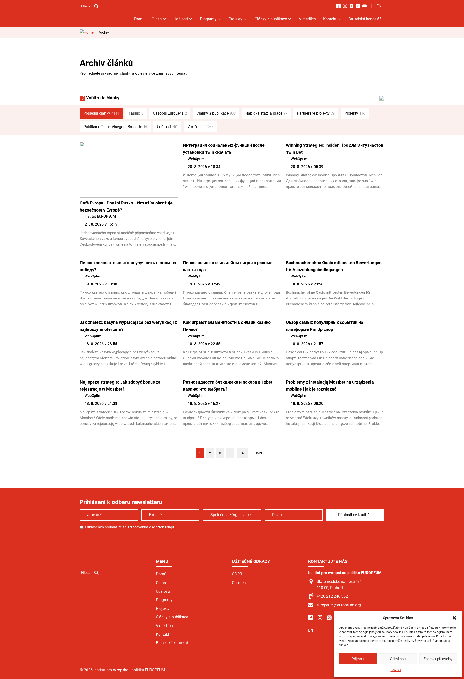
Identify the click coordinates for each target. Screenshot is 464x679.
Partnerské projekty (316, 113)
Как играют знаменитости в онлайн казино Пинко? (227, 326)
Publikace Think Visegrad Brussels (115, 126)
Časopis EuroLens (170, 113)
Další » (259, 453)
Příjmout (358, 659)
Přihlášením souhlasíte (130, 527)
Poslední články (101, 113)
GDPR (237, 574)
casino (136, 113)
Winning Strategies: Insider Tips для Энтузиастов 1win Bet (334, 149)
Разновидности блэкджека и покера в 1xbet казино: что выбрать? (227, 386)
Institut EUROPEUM (100, 216)
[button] (454, 617)
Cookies (396, 670)
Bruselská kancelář (364, 19)
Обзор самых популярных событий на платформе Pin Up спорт (324, 326)
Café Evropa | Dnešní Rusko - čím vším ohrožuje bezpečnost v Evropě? (126, 206)
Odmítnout (398, 659)
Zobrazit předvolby (438, 659)
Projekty (235, 19)
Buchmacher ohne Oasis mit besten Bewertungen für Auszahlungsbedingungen (334, 266)
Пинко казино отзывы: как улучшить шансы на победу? (128, 266)
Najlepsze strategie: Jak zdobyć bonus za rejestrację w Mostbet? (120, 386)
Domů (139, 19)
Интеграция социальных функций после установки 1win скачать (224, 149)
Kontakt (329, 19)
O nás (157, 19)
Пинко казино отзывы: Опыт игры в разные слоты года (228, 266)
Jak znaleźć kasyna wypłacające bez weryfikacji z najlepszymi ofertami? (128, 326)
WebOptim (196, 159)
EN (379, 6)
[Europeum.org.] (87, 32)
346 (243, 453)
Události (181, 19)
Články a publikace (271, 19)
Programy (208, 19)
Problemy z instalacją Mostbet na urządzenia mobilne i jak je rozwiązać (330, 386)
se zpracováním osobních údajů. (149, 527)
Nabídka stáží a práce (266, 113)
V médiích (307, 19)
